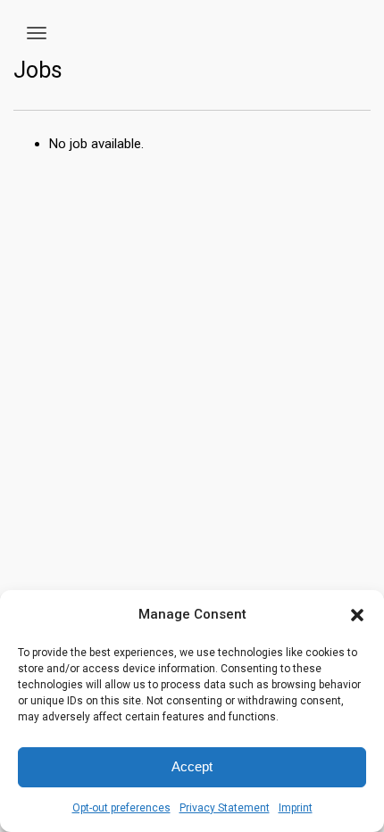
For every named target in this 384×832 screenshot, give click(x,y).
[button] (357, 615)
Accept (192, 766)
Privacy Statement (224, 808)
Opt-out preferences (121, 808)
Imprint (296, 808)
